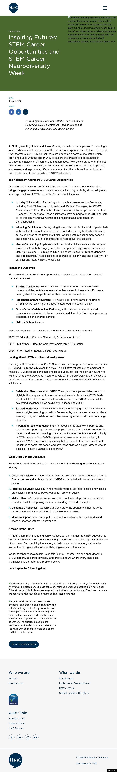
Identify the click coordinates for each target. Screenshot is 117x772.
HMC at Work (66, 688)
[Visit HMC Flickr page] (36, 737)
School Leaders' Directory (74, 693)
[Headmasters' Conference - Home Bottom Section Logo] (15, 760)
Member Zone (17, 719)
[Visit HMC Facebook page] (12, 737)
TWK (94, 763)
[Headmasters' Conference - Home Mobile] (13, 8)
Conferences (66, 678)
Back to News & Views (24, 644)
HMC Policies (16, 728)
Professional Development (74, 683)
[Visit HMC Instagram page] (28, 737)
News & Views (17, 723)
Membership (16, 683)
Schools (13, 678)
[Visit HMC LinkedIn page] (20, 737)
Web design (82, 763)
